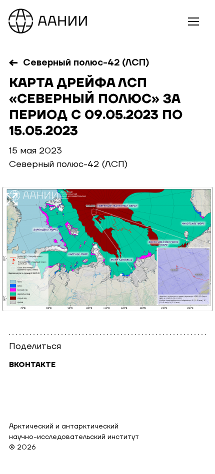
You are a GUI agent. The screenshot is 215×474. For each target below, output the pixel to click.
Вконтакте (32, 365)
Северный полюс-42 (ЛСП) (86, 62)
